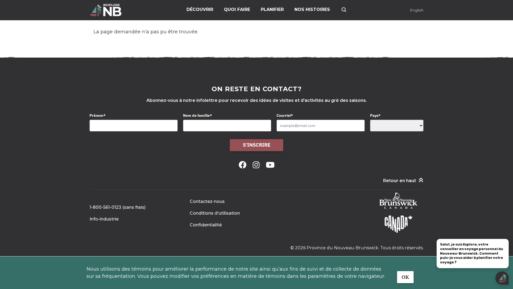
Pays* (375, 115)
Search (343, 9)
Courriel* (285, 115)
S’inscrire (256, 145)
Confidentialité (206, 224)
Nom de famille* (197, 115)
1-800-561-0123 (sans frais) (118, 207)
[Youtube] (270, 165)
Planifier (272, 9)
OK (405, 277)
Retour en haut (399, 180)
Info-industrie (104, 219)
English (416, 10)
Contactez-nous (207, 201)
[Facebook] (243, 165)
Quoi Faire (237, 9)
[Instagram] (257, 165)
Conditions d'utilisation (215, 213)
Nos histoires (312, 9)
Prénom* (98, 115)
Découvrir (199, 9)
